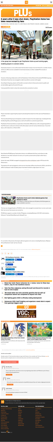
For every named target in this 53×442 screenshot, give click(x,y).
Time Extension (38, 425)
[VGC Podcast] (44, 5)
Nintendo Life (38, 415)
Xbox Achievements (39, 427)
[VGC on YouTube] (48, 5)
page (47, 356)
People (19, 415)
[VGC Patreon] (42, 5)
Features (20, 412)
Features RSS (21, 423)
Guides (19, 413)
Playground (17, 120)
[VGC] (26, 2)
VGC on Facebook (5, 422)
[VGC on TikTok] (50, 5)
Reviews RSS (21, 425)
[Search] (51, 2)
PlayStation (25, 78)
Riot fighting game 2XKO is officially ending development (23, 298)
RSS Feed (3, 420)
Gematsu (37, 412)
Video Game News (6, 26)
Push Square (38, 420)
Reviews (20, 410)
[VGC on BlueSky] (47, 5)
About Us (3, 410)
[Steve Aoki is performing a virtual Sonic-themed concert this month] (13, 330)
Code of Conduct (5, 413)
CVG (36, 410)
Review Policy (4, 418)
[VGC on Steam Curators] (51, 5)
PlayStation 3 (46, 113)
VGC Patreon (4, 423)
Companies (20, 418)
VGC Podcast (4, 425)
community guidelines (30, 349)
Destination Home (5, 67)
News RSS (20, 422)
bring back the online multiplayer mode (29, 160)
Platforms (20, 420)
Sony (36, 153)
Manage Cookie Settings (6, 408)
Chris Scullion (49, 27)
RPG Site (37, 422)
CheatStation (38, 408)
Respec (37, 423)
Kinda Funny (38, 413)
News (19, 408)
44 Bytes (9, 431)
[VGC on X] (45, 5)
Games (19, 417)
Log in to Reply (9, 374)
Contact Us (3, 415)
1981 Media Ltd (9, 400)
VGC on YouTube (5, 428)
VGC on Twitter (4, 427)
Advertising (3, 412)
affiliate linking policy (36, 249)
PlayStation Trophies (40, 417)
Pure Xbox (37, 418)
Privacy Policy (4, 417)
